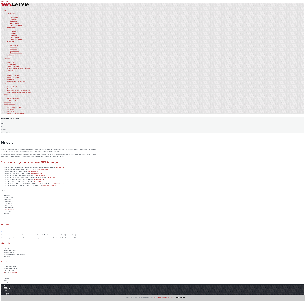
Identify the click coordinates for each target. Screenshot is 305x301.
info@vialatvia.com (15, 272)
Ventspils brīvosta (8, 197)
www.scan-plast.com (58, 183)
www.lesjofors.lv (51, 177)
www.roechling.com (44, 169)
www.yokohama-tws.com (49, 185)
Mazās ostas (7, 211)
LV (2, 7)
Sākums (2, 123)
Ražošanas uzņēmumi (11, 209)
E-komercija (6, 293)
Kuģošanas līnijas (9, 207)
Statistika (6, 213)
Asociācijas (7, 256)
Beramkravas (8, 205)
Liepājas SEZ (3, 129)
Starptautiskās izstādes (10, 250)
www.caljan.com (60, 167)
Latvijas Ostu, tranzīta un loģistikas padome (15, 254)
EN (5, 7)
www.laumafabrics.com (36, 173)
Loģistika (6, 291)
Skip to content (4, 1)
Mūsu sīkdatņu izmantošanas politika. (164, 297)
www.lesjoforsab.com (41, 175)
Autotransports (7, 288)
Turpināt (180, 297)
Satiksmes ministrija (9, 252)
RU (9, 7)
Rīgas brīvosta (7, 195)
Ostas (2, 126)
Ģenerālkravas (9, 201)
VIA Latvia (6, 248)
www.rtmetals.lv (37, 181)
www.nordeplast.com (39, 179)
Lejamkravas (8, 203)
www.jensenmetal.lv (33, 171)
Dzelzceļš (6, 287)
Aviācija (5, 290)
